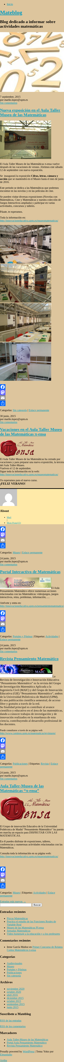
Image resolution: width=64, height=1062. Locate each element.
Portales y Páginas (22, 636)
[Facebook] (32, 387)
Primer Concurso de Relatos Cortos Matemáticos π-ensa (35, 948)
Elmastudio (6, 1054)
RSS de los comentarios (13, 1026)
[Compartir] (32, 403)
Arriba (3, 1060)
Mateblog (11, 12)
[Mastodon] (32, 392)
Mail (9, 517)
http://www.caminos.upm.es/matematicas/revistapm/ (28, 733)
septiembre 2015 (16, 1004)
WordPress (28, 1051)
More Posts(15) (14, 523)
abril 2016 (12, 995)
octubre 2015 (14, 1001)
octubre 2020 (14, 991)
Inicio (10, 4)
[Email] (32, 398)
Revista (45, 763)
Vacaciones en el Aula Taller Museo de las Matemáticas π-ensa (31, 431)
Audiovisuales (14, 963)
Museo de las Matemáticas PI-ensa (25, 927)
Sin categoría (20, 410)
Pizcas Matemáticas (17, 918)
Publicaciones (20, 763)
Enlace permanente (39, 410)
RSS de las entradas (10, 1020)
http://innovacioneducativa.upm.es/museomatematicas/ (29, 220)
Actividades (51, 636)
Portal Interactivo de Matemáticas (30, 572)
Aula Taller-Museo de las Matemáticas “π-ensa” (22, 788)
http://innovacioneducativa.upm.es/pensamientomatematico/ (32, 606)
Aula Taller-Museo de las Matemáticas (27, 1039)
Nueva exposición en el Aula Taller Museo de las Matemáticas (30, 112)
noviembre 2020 (15, 988)
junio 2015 (12, 1007)
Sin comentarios (8, 102)
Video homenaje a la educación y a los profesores (33, 933)
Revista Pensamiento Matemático (29, 658)
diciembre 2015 (15, 998)
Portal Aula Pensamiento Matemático (27, 1042)
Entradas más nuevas (13, 901)
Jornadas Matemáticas (18, 930)
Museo (16, 552)
